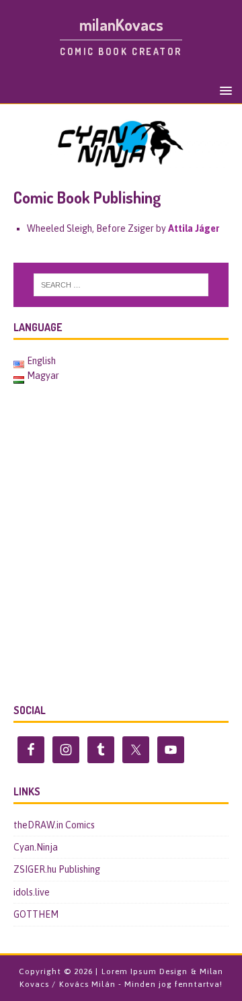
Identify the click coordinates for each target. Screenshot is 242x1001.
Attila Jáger (193, 228)
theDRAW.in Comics (54, 825)
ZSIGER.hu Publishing (56, 869)
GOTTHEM (35, 914)
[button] (223, 89)
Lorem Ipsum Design (145, 971)
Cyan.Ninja (35, 847)
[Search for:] (121, 284)
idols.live (31, 892)
